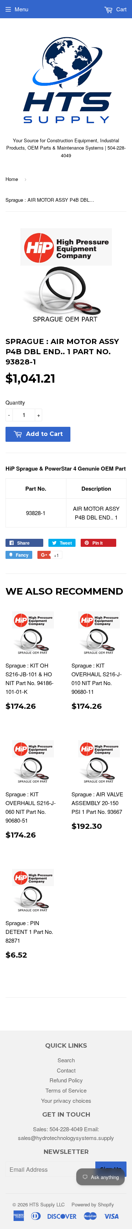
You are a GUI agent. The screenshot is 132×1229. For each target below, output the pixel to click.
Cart (120, 9)
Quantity (15, 402)
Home (12, 178)
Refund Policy (66, 1080)
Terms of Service (66, 1090)
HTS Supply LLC (47, 1204)
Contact (66, 1070)
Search (66, 1060)
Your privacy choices (66, 1100)
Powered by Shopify (93, 1204)
